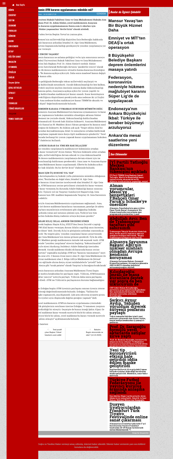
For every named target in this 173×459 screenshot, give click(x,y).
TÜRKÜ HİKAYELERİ (16, 108)
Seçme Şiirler (14, 82)
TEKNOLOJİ (12, 103)
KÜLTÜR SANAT (14, 56)
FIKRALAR (12, 30)
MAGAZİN (12, 61)
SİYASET (11, 92)
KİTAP (11, 51)
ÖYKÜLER (12, 72)
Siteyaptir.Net (144, 433)
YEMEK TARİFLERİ (15, 118)
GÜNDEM (11, 35)
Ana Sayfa (20, 4)
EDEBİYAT (12, 15)
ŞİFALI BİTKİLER (15, 87)
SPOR (10, 98)
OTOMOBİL (12, 67)
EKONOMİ (12, 25)
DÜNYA (11, 10)
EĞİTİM (11, 20)
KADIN (11, 41)
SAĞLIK (11, 77)
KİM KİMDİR (13, 46)
